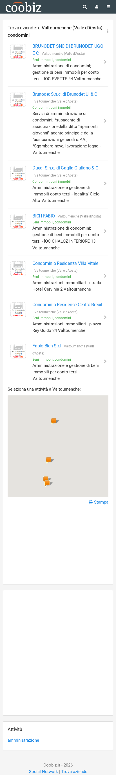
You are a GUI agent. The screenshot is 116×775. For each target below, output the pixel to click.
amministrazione (23, 740)
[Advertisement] (58, 545)
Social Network (43, 771)
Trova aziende (74, 771)
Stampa (100, 502)
